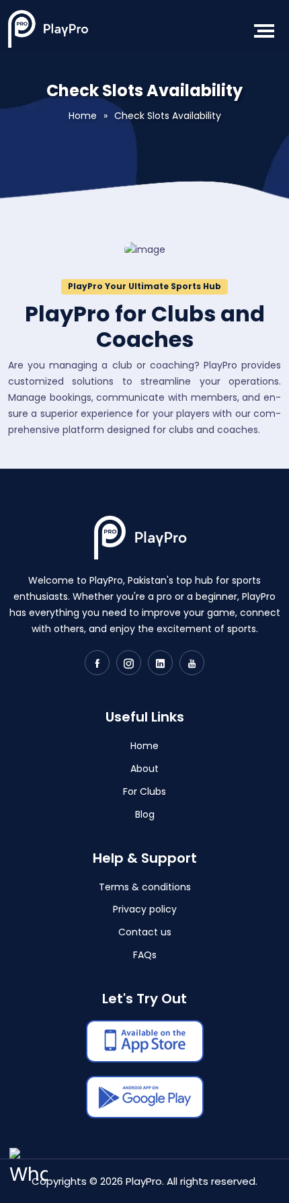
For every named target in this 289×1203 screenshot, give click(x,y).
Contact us (144, 932)
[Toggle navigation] (262, 30)
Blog (145, 814)
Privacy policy (145, 909)
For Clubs (144, 791)
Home (83, 115)
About (144, 768)
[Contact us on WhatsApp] (28, 1174)
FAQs (145, 955)
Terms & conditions (145, 887)
